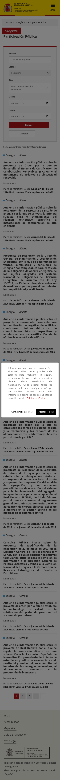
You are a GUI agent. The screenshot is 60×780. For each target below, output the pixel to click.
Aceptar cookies (46, 411)
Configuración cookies (21, 411)
